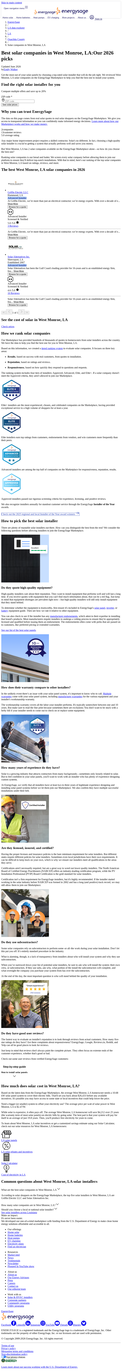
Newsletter (13, 1263)
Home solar (8, 17)
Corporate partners (17, 1300)
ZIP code (6, 96)
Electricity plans (16, 1243)
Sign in (98, 19)
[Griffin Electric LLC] (16, 190)
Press (10, 1280)
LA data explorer (16, 27)
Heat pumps (38, 17)
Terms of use (7, 1345)
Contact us (13, 1286)
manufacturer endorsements (64, 616)
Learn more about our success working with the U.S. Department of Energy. (39, 1367)
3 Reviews (13, 226)
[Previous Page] (9, 311)
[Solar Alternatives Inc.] (16, 254)
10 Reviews (14, 293)
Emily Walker (11, 69)
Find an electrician (17, 1246)
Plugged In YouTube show (21, 1266)
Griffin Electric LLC (18, 192)
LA (9, 33)
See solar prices (10, 104)
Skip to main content (11, 2)
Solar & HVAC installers (20, 1297)
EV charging (53, 17)
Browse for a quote (17, 207)
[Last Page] (27, 312)
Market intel (14, 1255)
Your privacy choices (15, 1357)
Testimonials (14, 1260)
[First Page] (3, 312)
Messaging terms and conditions (17, 1351)
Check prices (7, 326)
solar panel (99, 608)
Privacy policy (8, 1348)
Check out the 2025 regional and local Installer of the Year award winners (38, 514)
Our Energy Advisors (18, 1277)
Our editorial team (17, 1289)
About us (82, 17)
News (11, 1257)
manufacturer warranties (70, 696)
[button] (31, 1189)
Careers (11, 1283)
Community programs (19, 1303)
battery (4, 610)
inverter (110, 608)
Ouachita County (16, 39)
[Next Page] (21, 311)
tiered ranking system (52, 348)
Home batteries (23, 17)
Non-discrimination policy (14, 1354)
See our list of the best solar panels (18, 630)
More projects (68, 17)
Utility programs (16, 1306)
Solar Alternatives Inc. (19, 256)
